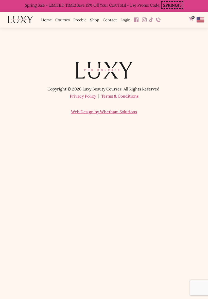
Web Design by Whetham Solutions (104, 111)
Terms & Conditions (119, 96)
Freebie (79, 19)
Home (46, 19)
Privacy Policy (83, 96)
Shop (94, 19)
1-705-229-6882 (158, 19)
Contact (110, 19)
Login (125, 19)
